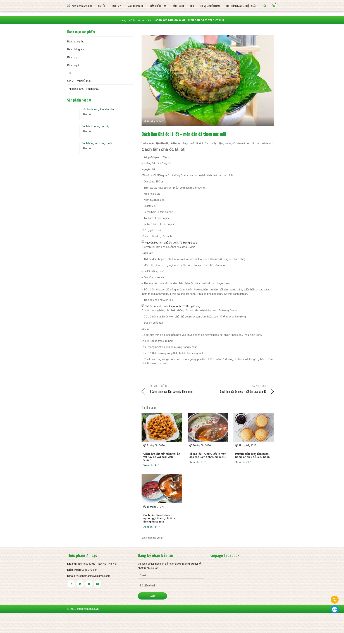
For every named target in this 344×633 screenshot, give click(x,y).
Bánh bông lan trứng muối (97, 143)
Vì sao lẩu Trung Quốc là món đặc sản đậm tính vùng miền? (207, 455)
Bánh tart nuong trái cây (95, 126)
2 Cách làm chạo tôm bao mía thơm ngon (171, 391)
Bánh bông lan (158, 6)
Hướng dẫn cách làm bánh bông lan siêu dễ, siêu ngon (252, 455)
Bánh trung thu (135, 6)
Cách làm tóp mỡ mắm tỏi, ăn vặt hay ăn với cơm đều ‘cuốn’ (161, 457)
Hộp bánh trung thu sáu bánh (98, 109)
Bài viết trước (158, 386)
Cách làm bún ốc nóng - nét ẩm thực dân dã (243, 391)
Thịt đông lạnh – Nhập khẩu (241, 6)
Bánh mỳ (116, 6)
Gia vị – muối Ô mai (210, 6)
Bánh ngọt (178, 6)
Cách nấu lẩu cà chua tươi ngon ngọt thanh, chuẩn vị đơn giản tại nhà (159, 518)
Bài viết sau (259, 386)
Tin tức (102, 6)
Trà (192, 6)
